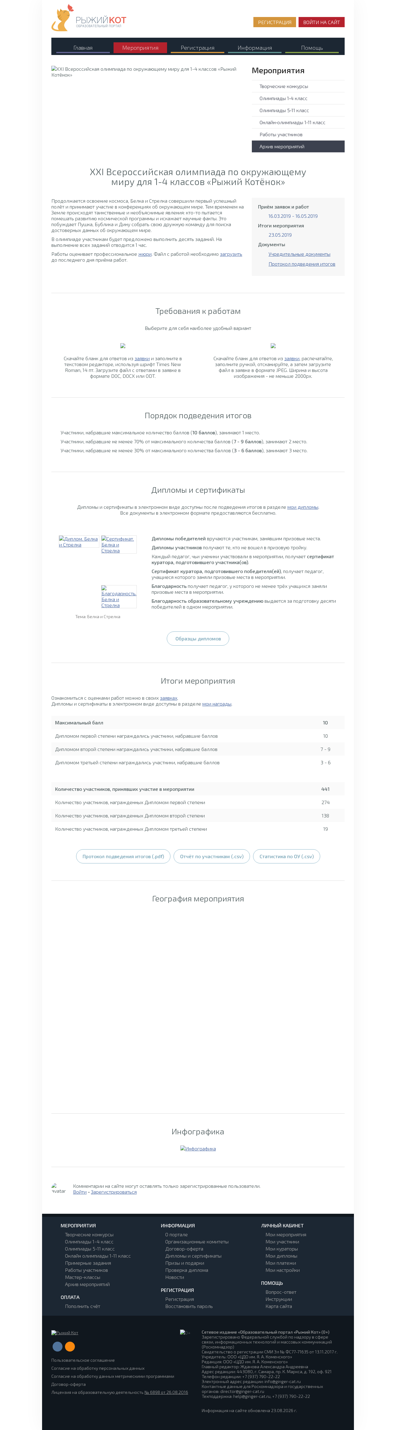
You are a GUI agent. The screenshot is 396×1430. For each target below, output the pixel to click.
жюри (145, 254)
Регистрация (179, 1299)
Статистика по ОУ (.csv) (287, 856)
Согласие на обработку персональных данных (97, 1368)
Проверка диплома (186, 1270)
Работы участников (281, 134)
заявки (142, 358)
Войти (80, 1192)
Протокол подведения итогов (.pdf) (123, 856)
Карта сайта (278, 1306)
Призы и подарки (184, 1263)
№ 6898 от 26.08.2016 (166, 1392)
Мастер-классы (82, 1277)
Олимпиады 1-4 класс (89, 1241)
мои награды (216, 704)
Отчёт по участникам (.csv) (211, 856)
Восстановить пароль (189, 1306)
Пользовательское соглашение (83, 1360)
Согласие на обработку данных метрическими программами (112, 1376)
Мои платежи (280, 1263)
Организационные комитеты (197, 1241)
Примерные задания (88, 1263)
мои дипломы (302, 507)
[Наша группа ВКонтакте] (57, 1347)
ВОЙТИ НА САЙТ (321, 22)
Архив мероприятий (282, 146)
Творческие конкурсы (284, 86)
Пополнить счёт (82, 1306)
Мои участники (282, 1241)
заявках (168, 698)
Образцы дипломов (198, 638)
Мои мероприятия (285, 1234)
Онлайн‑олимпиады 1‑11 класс (292, 122)
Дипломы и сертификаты (193, 1256)
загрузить (231, 254)
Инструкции (278, 1299)
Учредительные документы (299, 254)
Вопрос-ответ (280, 1292)
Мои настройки (282, 1270)
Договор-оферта (184, 1248)
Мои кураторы (281, 1248)
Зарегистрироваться (114, 1192)
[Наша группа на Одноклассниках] (70, 1347)
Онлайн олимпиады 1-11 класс (98, 1256)
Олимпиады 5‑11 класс (284, 110)
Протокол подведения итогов (302, 264)
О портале (176, 1234)
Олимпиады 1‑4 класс (284, 98)
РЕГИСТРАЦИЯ (274, 22)
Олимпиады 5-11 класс (90, 1248)
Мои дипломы (281, 1256)
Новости (174, 1277)
